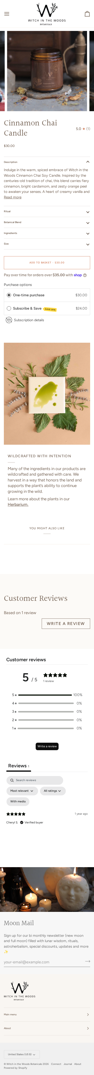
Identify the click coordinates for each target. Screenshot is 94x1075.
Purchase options (18, 285)
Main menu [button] (10, 1014)
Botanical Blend (12, 222)
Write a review (66, 623)
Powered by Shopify (15, 1067)
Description (10, 162)
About (77, 1064)
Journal (68, 1064)
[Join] (86, 961)
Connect (56, 1064)
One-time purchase (28, 295)
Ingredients (10, 233)
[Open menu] (11, 14)
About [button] (7, 1028)
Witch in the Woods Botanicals (25, 1064)
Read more (12, 197)
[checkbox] (18, 801)
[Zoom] (16, 102)
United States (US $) (20, 1054)
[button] (47, 695)
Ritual (7, 211)
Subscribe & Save (34, 308)
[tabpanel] (47, 817)
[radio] (9, 295)
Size (6, 243)
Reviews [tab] (18, 766)
